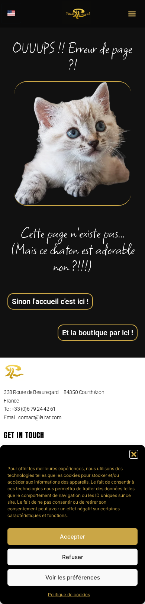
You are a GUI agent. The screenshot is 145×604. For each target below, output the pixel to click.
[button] (134, 454)
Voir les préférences (72, 577)
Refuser (72, 557)
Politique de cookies (69, 594)
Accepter (72, 536)
